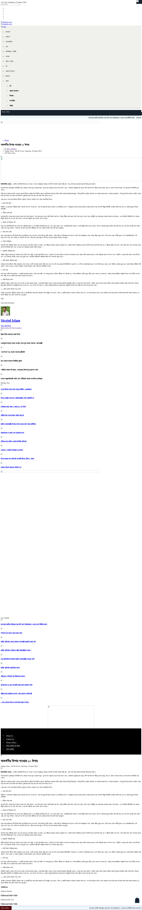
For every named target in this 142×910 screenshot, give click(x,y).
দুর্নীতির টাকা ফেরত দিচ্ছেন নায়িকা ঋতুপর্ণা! (12, 415)
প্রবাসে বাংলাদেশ (10, 71)
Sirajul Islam (10, 320)
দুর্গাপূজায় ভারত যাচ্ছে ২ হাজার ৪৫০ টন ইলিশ (13, 407)
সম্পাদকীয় (12, 101)
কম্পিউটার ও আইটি (11, 51)
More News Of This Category (11, 328)
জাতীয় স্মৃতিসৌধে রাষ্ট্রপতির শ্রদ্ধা (10, 668)
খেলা (7, 47)
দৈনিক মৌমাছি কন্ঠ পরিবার (13, 746)
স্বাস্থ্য (11, 105)
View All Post (6, 326)
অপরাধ (7, 56)
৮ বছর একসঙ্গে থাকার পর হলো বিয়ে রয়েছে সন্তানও (15, 702)
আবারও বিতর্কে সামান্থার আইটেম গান (11, 467)
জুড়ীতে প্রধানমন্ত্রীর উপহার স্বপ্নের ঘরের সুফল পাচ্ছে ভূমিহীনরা (18, 424)
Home (7, 140)
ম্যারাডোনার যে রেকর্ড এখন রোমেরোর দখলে (12, 433)
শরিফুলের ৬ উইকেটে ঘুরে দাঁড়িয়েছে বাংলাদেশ (13, 676)
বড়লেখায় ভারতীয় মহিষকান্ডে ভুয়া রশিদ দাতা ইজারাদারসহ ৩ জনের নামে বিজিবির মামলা (97, 117)
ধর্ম (6, 66)
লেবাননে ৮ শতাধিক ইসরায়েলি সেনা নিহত (12, 450)
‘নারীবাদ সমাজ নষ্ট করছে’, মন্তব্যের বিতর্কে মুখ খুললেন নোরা (19, 370)
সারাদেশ (8, 37)
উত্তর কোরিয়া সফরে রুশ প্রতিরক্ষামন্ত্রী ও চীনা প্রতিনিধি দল (17, 398)
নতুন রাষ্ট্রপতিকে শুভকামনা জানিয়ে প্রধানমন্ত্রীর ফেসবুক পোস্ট (17, 659)
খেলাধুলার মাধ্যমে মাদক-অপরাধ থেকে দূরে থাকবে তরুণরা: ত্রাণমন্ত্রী (21, 343)
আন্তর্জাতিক (9, 42)
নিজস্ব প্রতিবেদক (11, 149)
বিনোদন (8, 76)
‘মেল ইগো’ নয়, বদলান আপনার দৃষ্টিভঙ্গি (13, 352)
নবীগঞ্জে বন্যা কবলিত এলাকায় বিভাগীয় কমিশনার (13, 441)
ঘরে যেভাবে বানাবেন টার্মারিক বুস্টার (11, 361)
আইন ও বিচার (9, 61)
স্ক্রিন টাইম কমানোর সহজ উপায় (10, 334)
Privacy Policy (11, 742)
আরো (7, 81)
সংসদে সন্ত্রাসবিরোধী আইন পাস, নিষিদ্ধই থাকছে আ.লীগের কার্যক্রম (21, 379)
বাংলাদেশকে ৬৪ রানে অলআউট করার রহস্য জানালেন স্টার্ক (16, 685)
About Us (9, 736)
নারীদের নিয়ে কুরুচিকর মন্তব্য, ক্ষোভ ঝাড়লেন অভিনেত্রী (16, 693)
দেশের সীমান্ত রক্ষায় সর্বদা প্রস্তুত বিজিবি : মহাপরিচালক (16, 389)
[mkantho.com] (6, 22)
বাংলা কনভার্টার (10, 749)
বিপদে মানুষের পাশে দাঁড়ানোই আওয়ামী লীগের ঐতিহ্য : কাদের (17, 459)
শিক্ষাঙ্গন (11, 96)
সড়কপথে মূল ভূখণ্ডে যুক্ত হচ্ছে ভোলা (11, 633)
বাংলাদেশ (8, 32)
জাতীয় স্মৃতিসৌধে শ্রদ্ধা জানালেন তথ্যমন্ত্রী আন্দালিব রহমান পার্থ (18, 642)
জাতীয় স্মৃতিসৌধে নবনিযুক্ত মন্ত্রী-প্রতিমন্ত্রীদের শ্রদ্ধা (15, 650)
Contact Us (10, 739)
